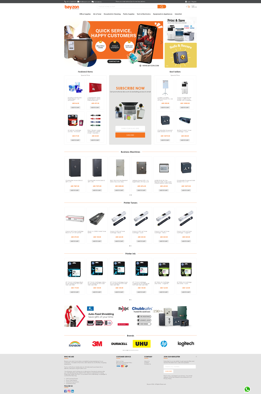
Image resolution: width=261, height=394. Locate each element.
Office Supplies (85, 14)
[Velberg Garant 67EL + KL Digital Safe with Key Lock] (141, 167)
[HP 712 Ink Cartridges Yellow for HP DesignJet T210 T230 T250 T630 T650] (97, 269)
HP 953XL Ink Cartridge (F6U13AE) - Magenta (162, 282)
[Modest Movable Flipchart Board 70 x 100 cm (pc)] (165, 87)
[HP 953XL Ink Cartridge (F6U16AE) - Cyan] (186, 269)
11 (136, 350)
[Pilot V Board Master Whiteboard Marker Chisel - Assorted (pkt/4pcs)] (95, 120)
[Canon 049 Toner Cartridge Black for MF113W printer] (75, 218)
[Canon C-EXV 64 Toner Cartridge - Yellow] (164, 218)
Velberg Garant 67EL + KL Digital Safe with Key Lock (140, 181)
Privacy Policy (168, 378)
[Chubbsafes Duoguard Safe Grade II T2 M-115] (165, 120)
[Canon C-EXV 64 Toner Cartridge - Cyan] (141, 218)
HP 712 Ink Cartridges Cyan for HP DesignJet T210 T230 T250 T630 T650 (119, 283)
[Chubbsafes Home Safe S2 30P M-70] (75, 167)
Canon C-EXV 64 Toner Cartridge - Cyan (139, 232)
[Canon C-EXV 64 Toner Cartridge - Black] (119, 218)
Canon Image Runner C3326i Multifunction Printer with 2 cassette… (184, 99)
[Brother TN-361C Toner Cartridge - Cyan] (185, 120)
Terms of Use (120, 361)
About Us (147, 361)
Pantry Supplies (128, 14)
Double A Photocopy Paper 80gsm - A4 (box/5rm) (75, 99)
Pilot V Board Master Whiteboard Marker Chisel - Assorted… (94, 131)
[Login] (186, 2)
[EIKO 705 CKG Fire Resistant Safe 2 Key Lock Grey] (119, 167)
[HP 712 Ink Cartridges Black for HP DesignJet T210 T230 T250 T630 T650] (75, 269)
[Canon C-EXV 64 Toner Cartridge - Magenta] (186, 218)
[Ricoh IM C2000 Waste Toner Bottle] (97, 218)
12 (137, 350)
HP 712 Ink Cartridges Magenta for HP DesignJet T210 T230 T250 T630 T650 (140, 283)
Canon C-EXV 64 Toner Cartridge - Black (117, 232)
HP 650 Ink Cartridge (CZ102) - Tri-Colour (74, 130)
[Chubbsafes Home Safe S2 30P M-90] (97, 167)
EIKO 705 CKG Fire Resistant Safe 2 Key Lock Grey (119, 181)
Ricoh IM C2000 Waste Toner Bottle (97, 232)
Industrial (178, 14)
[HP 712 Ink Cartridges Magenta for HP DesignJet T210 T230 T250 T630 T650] (141, 269)
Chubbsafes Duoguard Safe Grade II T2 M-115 (165, 130)
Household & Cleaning (112, 14)
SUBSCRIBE (130, 135)
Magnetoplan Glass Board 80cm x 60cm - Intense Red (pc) (94, 99)
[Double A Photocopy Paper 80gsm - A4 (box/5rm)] (75, 87)
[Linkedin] (72, 391)
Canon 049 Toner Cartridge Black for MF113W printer (74, 232)
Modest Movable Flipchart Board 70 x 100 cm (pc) (165, 99)
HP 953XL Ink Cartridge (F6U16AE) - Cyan (184, 282)
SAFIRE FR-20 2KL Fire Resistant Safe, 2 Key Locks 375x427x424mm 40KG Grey (163, 181)
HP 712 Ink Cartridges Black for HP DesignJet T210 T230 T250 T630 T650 (74, 283)
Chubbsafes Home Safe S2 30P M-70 (74, 181)
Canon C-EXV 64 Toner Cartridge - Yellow (162, 232)
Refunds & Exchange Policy (124, 362)
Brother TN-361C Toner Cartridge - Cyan (184, 130)
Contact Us (147, 364)
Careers (146, 362)
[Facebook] (65, 391)
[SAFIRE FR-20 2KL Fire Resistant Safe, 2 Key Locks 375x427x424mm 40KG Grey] (164, 167)
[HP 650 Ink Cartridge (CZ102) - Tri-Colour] (75, 120)
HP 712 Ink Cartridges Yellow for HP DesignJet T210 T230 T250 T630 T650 (97, 283)
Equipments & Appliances (162, 14)
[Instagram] (69, 391)
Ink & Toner (97, 14)
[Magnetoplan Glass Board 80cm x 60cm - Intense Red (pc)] (95, 87)
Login (188, 2)
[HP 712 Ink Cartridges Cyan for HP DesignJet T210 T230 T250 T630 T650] (119, 269)
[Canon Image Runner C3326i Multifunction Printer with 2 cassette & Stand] (185, 87)
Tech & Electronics (144, 14)
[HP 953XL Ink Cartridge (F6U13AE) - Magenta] (164, 269)
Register (194, 2)
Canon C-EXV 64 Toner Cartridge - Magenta (184, 232)
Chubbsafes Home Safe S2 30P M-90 (96, 181)
